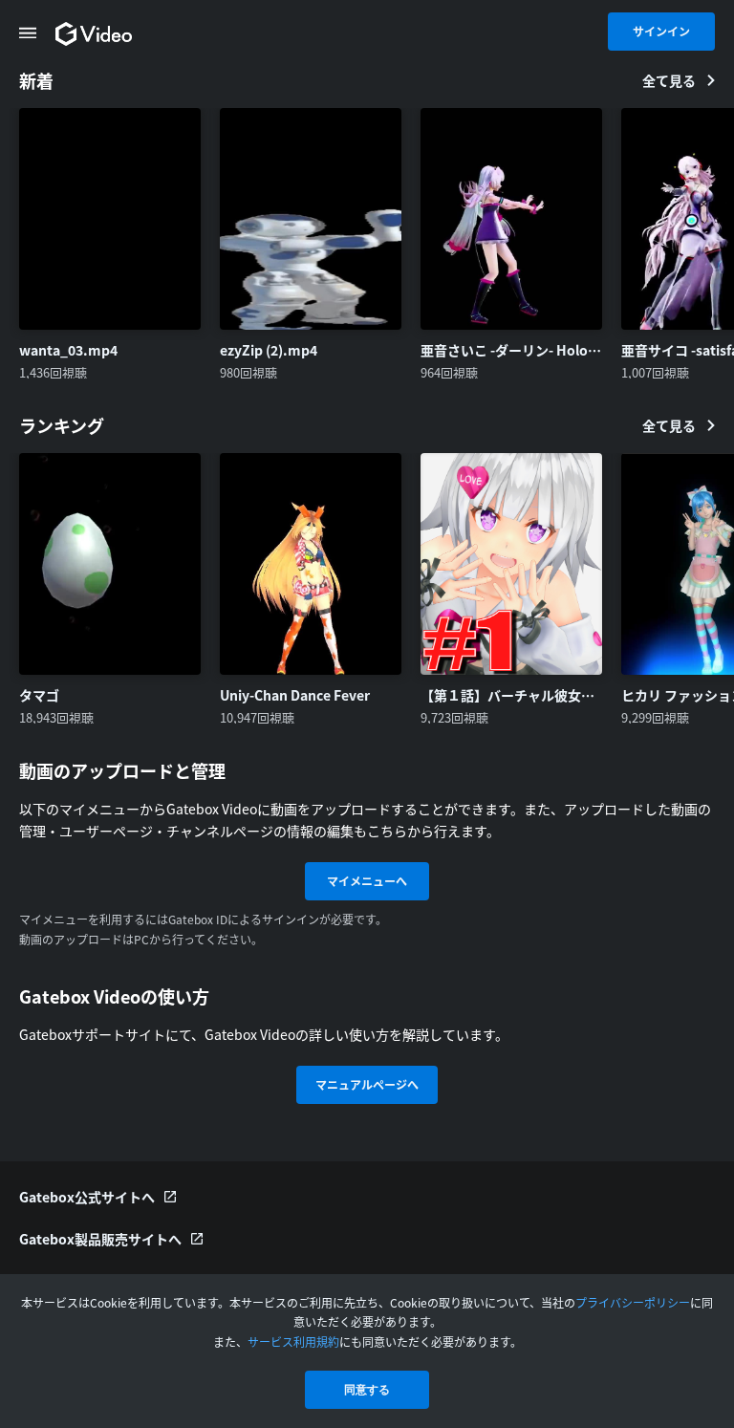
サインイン (661, 31)
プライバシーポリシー (632, 1302)
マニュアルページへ (367, 1084)
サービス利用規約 (293, 1341)
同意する (367, 1389)
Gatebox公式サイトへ (87, 1196)
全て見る (669, 80)
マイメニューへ (367, 881)
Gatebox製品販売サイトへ (100, 1238)
